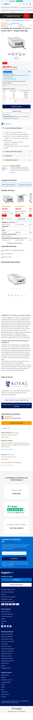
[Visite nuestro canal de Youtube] (2, 627)
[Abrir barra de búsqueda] (20, 4)
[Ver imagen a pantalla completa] (30, 51)
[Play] (9, 295)
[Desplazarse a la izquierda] (1, 15)
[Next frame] (24, 295)
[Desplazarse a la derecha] (31, 15)
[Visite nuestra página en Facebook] (5, 627)
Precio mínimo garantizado (11, 118)
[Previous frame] (21, 295)
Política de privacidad (8, 564)
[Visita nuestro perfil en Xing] (10, 627)
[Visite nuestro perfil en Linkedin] (8, 627)
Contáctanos (16, 580)
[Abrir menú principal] (2, 4)
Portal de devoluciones (16, 585)
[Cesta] (29, 4)
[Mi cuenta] (26, 4)
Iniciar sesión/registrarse (9, 78)
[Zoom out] (15, 295)
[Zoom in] (12, 295)
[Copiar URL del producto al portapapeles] (30, 25)
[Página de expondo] (3, 20)
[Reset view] (18, 295)
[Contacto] (23, 4)
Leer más (13, 172)
